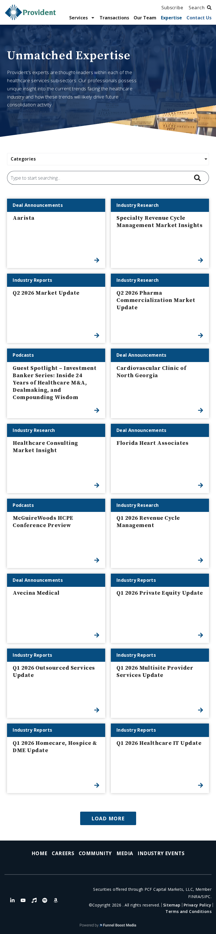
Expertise (171, 18)
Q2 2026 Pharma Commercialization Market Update (155, 300)
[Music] (34, 900)
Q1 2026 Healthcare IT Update (158, 743)
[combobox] (97, 178)
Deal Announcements (38, 205)
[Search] (198, 178)
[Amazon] (56, 900)
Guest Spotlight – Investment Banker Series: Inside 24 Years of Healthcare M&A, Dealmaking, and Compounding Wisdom (54, 383)
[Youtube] (23, 900)
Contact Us (199, 18)
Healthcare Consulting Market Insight (45, 447)
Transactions (114, 18)
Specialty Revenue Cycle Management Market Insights (159, 222)
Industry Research (137, 205)
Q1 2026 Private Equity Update (159, 593)
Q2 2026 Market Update (46, 293)
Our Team (145, 18)
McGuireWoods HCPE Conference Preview (43, 522)
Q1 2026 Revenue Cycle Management (148, 522)
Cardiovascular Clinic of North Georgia (151, 372)
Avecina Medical (36, 593)
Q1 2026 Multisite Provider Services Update (154, 672)
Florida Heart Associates (152, 443)
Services (78, 18)
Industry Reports (32, 280)
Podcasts (23, 355)
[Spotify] (45, 900)
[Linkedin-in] (12, 900)
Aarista (24, 218)
